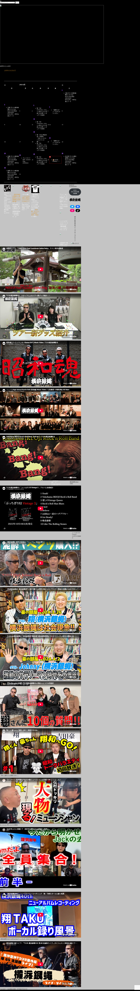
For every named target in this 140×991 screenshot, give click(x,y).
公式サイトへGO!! (5, 66)
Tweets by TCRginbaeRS (73, 185)
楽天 (32, 214)
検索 (17, 2)
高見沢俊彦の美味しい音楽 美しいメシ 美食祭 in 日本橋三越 (16, 198)
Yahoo (36, 214)
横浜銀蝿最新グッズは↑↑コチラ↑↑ (75, 228)
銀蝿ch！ (2, 889)
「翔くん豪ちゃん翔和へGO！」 (9, 775)
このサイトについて (10, 70)
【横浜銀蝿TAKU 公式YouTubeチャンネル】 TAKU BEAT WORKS (19, 939)
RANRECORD (12, 989)
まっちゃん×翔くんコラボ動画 (9, 825)
